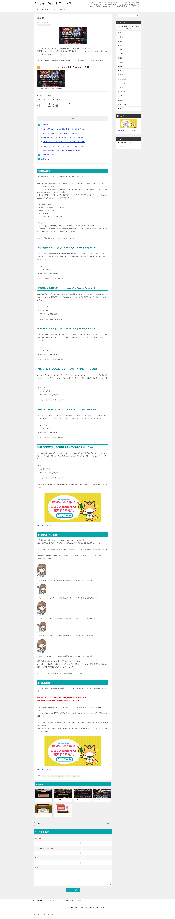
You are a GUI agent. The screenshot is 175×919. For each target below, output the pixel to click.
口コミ (68, 776)
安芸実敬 (120, 53)
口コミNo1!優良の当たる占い (47, 769)
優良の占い (63, 10)
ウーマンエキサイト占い (49, 10)
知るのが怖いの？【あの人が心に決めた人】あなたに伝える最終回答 (63, 137)
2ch (44, 776)
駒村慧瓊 (120, 100)
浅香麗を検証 (45, 124)
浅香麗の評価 (45, 159)
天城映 (120, 49)
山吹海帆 (108, 824)
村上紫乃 (38, 824)
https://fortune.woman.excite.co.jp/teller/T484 (62, 103)
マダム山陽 (58, 800)
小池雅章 (120, 66)
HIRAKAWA (121, 91)
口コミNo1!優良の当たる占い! (47, 525)
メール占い (121, 147)
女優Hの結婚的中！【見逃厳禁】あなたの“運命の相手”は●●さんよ (62, 150)
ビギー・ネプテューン (41, 800)
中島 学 (120, 37)
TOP (45, 900)
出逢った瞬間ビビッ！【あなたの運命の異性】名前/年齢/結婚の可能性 (63, 129)
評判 (79, 776)
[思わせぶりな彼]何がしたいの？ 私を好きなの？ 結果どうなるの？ (63, 146)
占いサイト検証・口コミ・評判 (53, 3)
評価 (74, 776)
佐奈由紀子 (97, 800)
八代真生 (77, 800)
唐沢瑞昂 (120, 41)
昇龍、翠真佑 (122, 79)
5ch (49, 776)
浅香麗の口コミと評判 (47, 154)
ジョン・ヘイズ (122, 70)
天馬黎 (120, 32)
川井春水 (120, 96)
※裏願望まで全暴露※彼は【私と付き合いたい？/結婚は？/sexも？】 (63, 133)
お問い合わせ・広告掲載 (87, 908)
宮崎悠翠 (38, 815)
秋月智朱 (120, 58)
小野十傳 (120, 62)
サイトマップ (100, 908)
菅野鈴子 (120, 87)
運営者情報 (74, 908)
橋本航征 (120, 45)
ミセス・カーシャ (60, 815)
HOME (36, 10)
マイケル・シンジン (124, 75)
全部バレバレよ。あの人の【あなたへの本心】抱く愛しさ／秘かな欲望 (64, 142)
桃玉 (119, 108)
